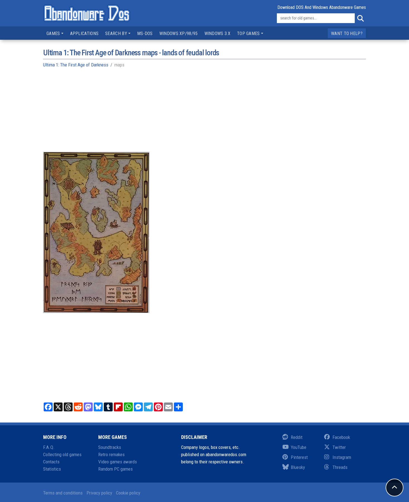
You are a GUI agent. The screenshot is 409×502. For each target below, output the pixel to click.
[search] (360, 18)
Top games (248, 33)
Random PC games (115, 469)
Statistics (52, 469)
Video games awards (117, 461)
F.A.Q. (49, 447)
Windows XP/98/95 (178, 33)
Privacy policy (99, 493)
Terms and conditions (63, 493)
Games (53, 33)
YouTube (298, 447)
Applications (84, 33)
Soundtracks (109, 447)
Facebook (341, 437)
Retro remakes (111, 454)
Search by (116, 33)
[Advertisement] (204, 113)
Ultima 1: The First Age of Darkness (75, 65)
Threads (340, 467)
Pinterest (299, 457)
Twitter (339, 447)
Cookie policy (128, 493)
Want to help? (347, 33)
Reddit (296, 437)
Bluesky (298, 467)
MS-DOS (145, 33)
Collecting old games (62, 454)
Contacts (51, 461)
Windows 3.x (217, 33)
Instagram (341, 457)
